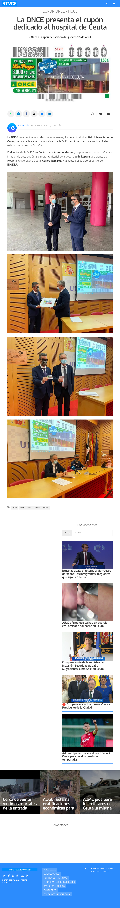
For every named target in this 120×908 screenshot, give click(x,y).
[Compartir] (10, 113)
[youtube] (22, 876)
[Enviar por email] (108, 113)
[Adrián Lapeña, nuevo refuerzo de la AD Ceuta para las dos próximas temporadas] (87, 733)
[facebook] (9, 876)
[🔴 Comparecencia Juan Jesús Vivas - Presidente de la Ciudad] (87, 689)
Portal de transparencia (57, 894)
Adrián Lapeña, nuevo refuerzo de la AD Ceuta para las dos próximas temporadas (87, 756)
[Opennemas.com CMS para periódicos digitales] (100, 870)
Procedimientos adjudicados (59, 882)
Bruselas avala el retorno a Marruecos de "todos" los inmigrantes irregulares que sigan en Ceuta (86, 574)
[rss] (60, 125)
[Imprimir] (92, 113)
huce (29, 507)
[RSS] (27, 876)
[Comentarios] (100, 113)
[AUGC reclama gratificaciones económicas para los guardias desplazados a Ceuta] (60, 792)
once (22, 507)
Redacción (23, 125)
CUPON (37, 507)
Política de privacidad (55, 878)
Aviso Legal (50, 870)
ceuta (14, 507)
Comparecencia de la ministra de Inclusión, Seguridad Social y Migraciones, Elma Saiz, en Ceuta (83, 665)
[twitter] (13, 876)
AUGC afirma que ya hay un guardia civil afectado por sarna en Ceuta (85, 624)
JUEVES (45, 507)
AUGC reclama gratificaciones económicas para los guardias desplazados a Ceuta (58, 810)
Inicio (11, 882)
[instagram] (18, 876)
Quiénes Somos (51, 874)
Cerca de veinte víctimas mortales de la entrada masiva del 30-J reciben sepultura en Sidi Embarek (20, 810)
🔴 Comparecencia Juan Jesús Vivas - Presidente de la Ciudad (86, 706)
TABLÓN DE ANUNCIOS (54, 886)
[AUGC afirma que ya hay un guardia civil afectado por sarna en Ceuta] (87, 602)
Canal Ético (50, 890)
